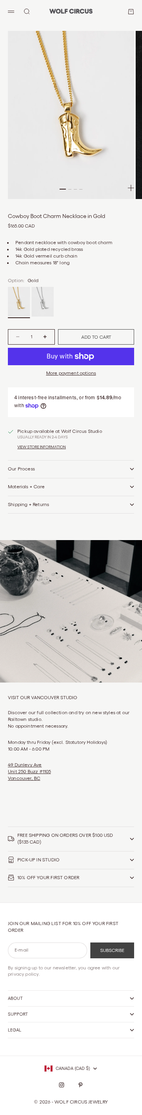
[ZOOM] (131, 188)
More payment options (71, 372)
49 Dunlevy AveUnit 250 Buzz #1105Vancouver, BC (29, 771)
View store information (41, 447)
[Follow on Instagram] (61, 1085)
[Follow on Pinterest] (80, 1085)
